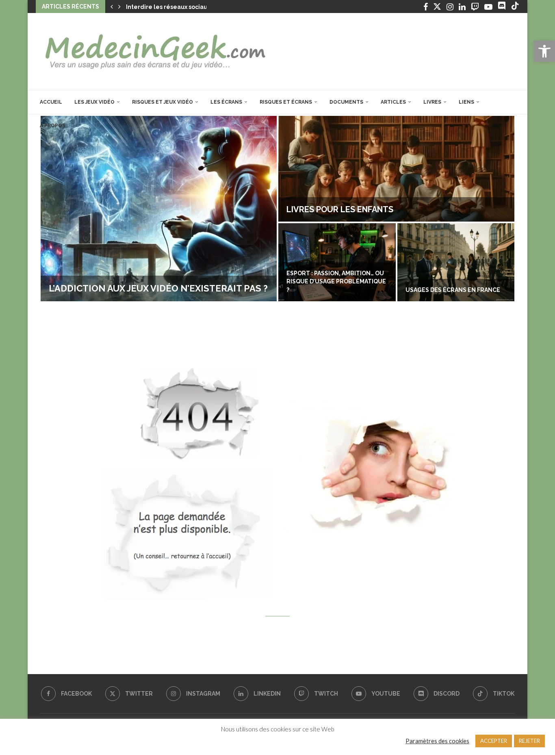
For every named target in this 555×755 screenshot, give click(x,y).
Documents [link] (346, 102)
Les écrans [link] (226, 102)
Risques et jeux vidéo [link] (162, 102)
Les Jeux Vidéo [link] (94, 102)
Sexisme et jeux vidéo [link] (471, 290)
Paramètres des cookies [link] (437, 741)
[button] (111, 6)
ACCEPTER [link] (493, 741)
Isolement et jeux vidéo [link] (370, 209)
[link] (544, 51)
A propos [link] (52, 125)
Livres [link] (432, 102)
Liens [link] (466, 102)
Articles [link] (393, 102)
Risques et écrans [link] (286, 102)
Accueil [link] (51, 102)
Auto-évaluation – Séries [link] (144, 288)
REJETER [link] (529, 741)
